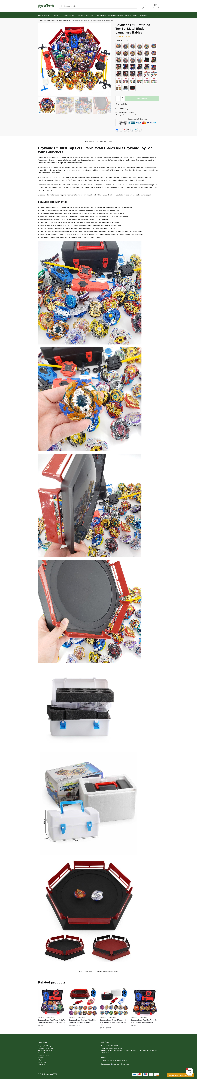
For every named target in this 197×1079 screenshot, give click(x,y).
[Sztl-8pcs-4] (147, 81)
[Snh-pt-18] (132, 67)
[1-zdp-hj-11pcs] (118, 46)
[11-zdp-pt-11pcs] (132, 46)
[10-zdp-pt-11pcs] (125, 46)
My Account (144, 8)
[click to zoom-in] (74, 59)
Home (40, 20)
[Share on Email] (128, 129)
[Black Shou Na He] (147, 60)
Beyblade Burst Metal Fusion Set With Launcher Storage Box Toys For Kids (51, 1021)
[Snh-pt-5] (118, 74)
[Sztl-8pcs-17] (140, 81)
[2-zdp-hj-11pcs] (140, 53)
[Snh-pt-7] (132, 74)
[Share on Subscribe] (136, 129)
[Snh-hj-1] (154, 60)
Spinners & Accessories (63, 20)
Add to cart (142, 99)
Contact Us (42, 1062)
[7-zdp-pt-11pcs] (132, 60)
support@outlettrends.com (114, 1048)
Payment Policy (43, 1055)
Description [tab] (89, 141)
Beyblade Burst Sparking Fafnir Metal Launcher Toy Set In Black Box (82, 1021)
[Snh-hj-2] (118, 67)
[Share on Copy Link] (139, 129)
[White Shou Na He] (125, 88)
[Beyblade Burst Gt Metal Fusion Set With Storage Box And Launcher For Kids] (114, 1002)
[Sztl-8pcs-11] (125, 81)
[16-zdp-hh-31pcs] (125, 53)
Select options (52, 1032)
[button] (107, 59)
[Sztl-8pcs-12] (132, 81)
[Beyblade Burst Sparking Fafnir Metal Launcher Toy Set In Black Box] (83, 1002)
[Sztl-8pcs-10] (118, 81)
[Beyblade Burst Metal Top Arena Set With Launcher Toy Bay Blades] (145, 1002)
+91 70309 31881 (112, 1046)
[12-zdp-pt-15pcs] (140, 46)
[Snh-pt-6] (125, 74)
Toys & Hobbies (48, 20)
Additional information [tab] (104, 141)
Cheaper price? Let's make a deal (180, 1075)
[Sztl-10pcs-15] (154, 74)
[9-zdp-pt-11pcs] (140, 60)
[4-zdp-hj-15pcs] (118, 60)
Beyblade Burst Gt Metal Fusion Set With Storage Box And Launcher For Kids (113, 1022)
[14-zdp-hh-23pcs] (154, 46)
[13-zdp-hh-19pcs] (147, 46)
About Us (41, 1057)
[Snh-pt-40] (154, 67)
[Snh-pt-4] (147, 67)
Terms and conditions (45, 1050)
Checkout (156, 8)
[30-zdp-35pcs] (154, 53)
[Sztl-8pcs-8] (154, 81)
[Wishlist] (62, 990)
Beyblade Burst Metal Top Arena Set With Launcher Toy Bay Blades (144, 1021)
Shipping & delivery (44, 1046)
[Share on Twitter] (121, 129)
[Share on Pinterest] (125, 129)
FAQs (40, 1060)
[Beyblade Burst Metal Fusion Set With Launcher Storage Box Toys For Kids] (52, 1002)
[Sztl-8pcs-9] (118, 88)
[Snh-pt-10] (125, 67)
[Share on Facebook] (117, 129)
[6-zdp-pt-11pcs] (125, 60)
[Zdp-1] (132, 88)
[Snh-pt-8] (140, 74)
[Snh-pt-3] (140, 67)
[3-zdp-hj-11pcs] (147, 53)
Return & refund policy (45, 1048)
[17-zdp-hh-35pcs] (132, 53)
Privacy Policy (43, 1053)
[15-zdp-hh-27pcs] (118, 53)
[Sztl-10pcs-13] (147, 74)
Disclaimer (41, 1064)
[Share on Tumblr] (132, 129)
